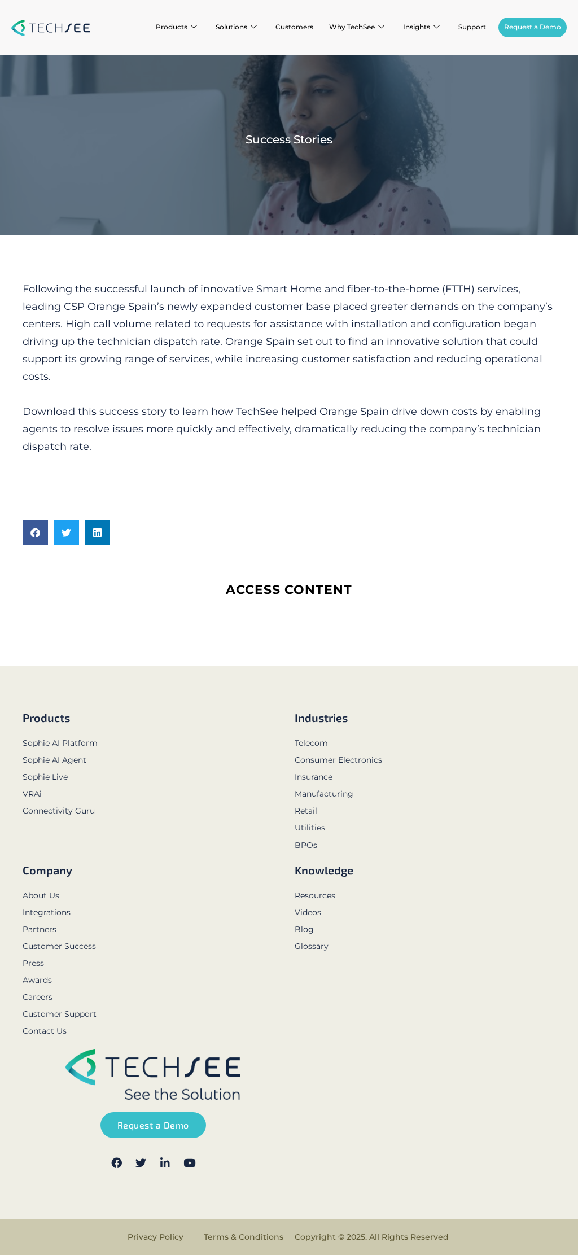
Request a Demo (532, 27)
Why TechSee (352, 27)
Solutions (231, 27)
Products (171, 27)
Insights (416, 27)
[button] (35, 532)
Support (472, 27)
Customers (294, 27)
